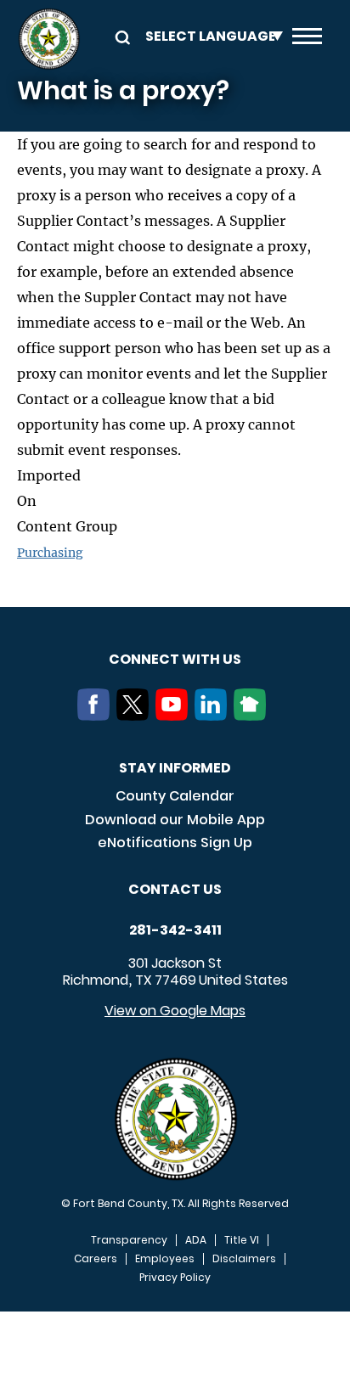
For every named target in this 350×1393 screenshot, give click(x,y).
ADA (195, 1240)
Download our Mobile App (175, 819)
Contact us (175, 889)
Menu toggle (307, 39)
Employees (165, 1259)
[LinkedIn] (214, 715)
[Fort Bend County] (49, 39)
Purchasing (50, 552)
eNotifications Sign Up (175, 842)
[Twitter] (135, 715)
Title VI (241, 1240)
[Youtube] (175, 715)
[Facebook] (96, 715)
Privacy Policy (175, 1277)
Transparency (129, 1240)
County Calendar (175, 796)
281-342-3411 (175, 930)
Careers (95, 1259)
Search (120, 36)
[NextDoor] (253, 715)
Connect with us (175, 659)
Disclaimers (244, 1259)
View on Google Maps (175, 1010)
